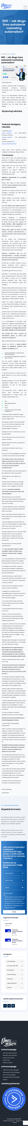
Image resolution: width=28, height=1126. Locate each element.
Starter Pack (6, 1060)
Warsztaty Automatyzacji (10, 1055)
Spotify (10, 131)
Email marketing (11, 974)
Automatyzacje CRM (12, 965)
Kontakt (5, 1079)
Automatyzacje (11, 961)
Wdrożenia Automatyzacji (10, 1053)
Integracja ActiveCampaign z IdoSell (17, 931)
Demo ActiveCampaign (9, 1074)
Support (15, 1122)
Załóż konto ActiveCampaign (10, 1070)
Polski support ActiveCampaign (11, 1072)
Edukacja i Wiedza (7, 1062)
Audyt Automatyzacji (8, 1058)
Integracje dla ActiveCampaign (11, 1077)
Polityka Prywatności (8, 1121)
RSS (13, 141)
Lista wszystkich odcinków (9, 144)
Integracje (10, 979)
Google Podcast (7, 137)
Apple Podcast (6, 133)
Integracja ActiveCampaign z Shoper (17, 940)
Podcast (13, 54)
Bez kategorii (10, 970)
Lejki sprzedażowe (12, 983)
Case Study (8, 923)
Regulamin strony (20, 1121)
